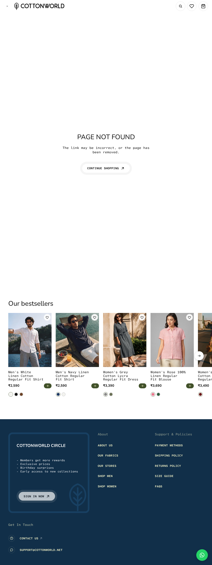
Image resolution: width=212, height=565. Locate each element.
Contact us (29, 538)
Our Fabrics (108, 455)
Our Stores (107, 466)
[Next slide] (199, 355)
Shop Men (105, 476)
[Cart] (203, 6)
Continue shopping (103, 168)
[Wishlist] (191, 6)
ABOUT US (105, 445)
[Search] (180, 6)
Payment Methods (169, 445)
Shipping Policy (169, 455)
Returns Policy (168, 466)
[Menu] (7, 6)
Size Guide (164, 476)
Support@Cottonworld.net (41, 550)
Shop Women (107, 486)
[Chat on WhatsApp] (202, 555)
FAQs (158, 486)
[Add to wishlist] (47, 317)
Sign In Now (34, 496)
